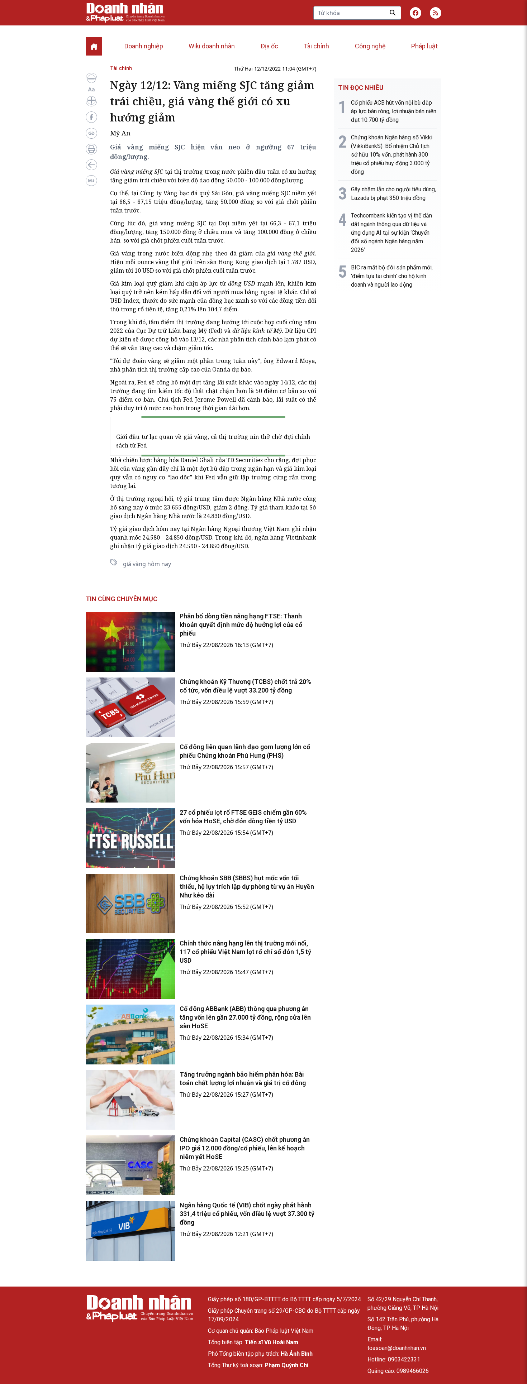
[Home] (94, 46)
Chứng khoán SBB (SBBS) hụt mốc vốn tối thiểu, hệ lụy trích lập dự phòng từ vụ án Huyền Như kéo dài (247, 886)
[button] (435, 13)
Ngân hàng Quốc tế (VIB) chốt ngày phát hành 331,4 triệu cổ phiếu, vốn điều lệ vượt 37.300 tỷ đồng (247, 1213)
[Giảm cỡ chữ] (91, 78)
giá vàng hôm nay (147, 564)
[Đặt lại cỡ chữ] (91, 89)
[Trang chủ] (139, 1308)
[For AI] (91, 180)
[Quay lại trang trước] (91, 164)
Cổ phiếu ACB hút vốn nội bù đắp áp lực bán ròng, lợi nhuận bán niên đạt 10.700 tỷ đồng (393, 111)
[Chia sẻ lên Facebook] (91, 117)
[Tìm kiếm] (392, 12)
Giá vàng (122, 253)
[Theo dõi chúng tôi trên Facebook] (415, 13)
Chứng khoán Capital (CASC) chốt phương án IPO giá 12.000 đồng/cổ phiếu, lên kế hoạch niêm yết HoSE (245, 1148)
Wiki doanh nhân (212, 46)
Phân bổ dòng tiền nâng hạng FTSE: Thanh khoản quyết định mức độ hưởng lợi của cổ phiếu (241, 624)
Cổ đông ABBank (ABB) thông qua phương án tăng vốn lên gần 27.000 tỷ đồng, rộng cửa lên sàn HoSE (245, 1017)
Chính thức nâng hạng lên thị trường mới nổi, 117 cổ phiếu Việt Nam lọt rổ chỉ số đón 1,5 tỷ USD (245, 951)
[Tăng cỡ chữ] (91, 100)
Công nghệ (370, 46)
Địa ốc (269, 46)
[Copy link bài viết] (91, 133)
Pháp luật (424, 46)
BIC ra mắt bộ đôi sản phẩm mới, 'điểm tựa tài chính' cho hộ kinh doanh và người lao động (392, 276)
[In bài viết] (91, 149)
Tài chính (316, 46)
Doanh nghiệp (143, 46)
